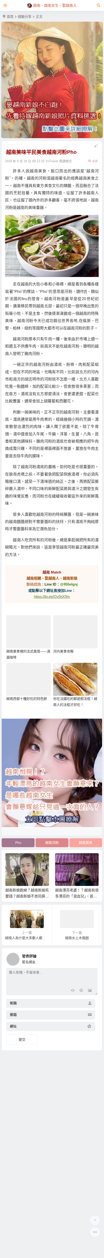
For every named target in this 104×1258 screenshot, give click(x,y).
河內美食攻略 (63, 651)
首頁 (10, 17)
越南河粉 (52, 843)
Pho (18, 843)
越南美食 (85, 843)
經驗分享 (24, 17)
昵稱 (13, 1003)
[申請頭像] (92, 957)
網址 (13, 1026)
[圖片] (90, 991)
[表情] (81, 991)
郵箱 (13, 1015)
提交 (22, 1039)
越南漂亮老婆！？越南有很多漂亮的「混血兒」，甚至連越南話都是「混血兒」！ (77, 896)
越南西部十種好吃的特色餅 (26, 699)
